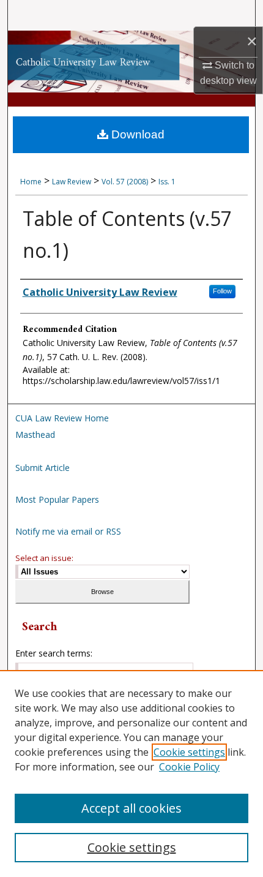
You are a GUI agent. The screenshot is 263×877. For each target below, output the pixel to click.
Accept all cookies (131, 808)
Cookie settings (189, 752)
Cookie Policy (189, 766)
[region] (131, 773)
